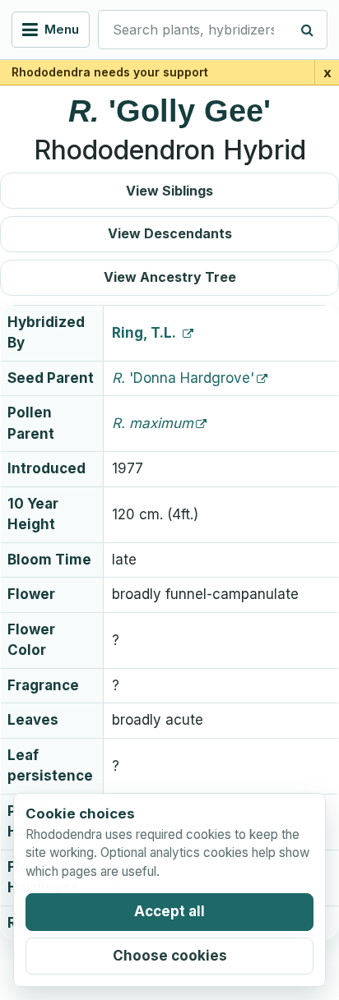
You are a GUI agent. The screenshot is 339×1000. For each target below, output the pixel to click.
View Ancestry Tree (170, 277)
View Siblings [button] (169, 190)
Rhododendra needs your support (110, 72)
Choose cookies (170, 955)
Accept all (169, 911)
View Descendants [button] (170, 233)
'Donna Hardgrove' (183, 378)
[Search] (307, 29)
